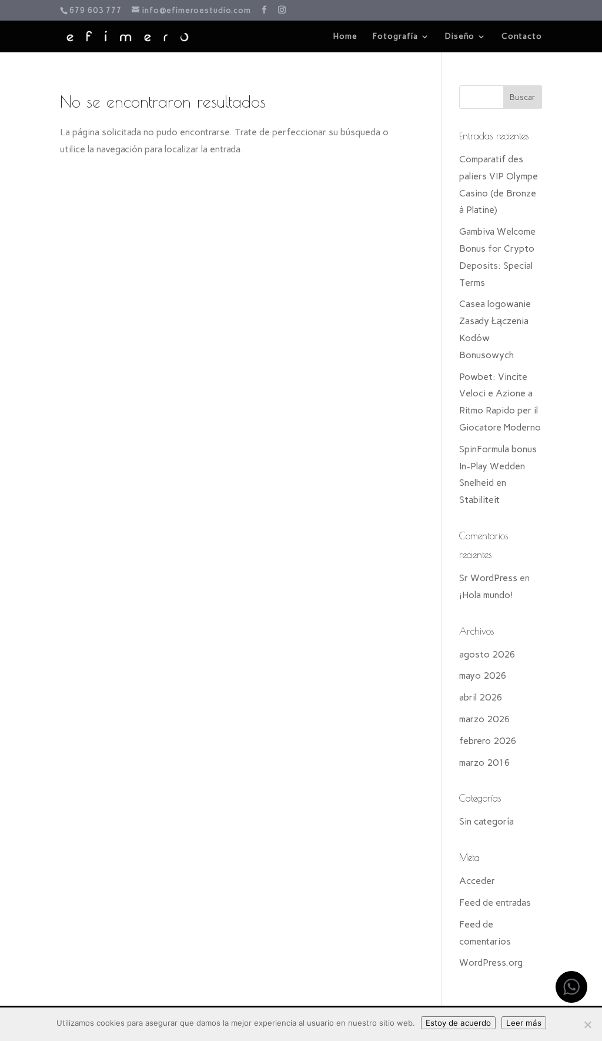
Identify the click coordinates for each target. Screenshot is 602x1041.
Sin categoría (486, 821)
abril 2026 (481, 697)
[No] (587, 1024)
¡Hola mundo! (486, 594)
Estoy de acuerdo (458, 1022)
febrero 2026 (488, 740)
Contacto (521, 36)
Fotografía (395, 36)
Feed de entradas (495, 902)
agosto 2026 (487, 654)
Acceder (477, 880)
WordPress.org (491, 962)
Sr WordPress (488, 577)
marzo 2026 (484, 719)
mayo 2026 (483, 675)
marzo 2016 (484, 762)
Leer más (523, 1022)
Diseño (459, 36)
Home (345, 36)
